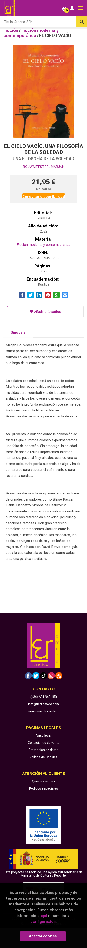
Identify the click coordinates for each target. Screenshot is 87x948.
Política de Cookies (44, 757)
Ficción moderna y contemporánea (30, 33)
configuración (43, 921)
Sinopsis (18, 332)
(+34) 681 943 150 (43, 697)
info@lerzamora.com (43, 704)
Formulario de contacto (44, 711)
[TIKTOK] (43, 675)
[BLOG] (58, 675)
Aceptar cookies (43, 936)
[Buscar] (81, 21)
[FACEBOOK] (28, 675)
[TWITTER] (35, 675)
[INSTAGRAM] (51, 675)
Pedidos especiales (43, 788)
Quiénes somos (43, 781)
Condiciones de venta (43, 742)
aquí (43, 915)
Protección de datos (43, 750)
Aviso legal (43, 735)
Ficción (11, 30)
